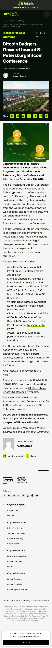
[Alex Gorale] (8, 444)
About (6, 600)
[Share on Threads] (17, 116)
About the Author (25, 441)
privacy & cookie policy (28, 636)
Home (5, 21)
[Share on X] (12, 116)
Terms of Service (41, 600)
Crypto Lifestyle (14, 561)
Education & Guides (16, 556)
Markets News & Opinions (14, 34)
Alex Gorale (20, 76)
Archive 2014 (16, 21)
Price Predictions (15, 528)
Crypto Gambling (15, 584)
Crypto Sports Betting (17, 589)
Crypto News (13, 510)
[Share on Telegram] (35, 116)
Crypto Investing (15, 538)
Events (10, 566)
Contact (16, 600)
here (5, 374)
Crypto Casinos (14, 579)
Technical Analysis (16, 533)
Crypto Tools (13, 543)
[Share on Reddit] (23, 116)
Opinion (10, 515)
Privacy (26, 600)
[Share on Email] (40, 116)
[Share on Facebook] (29, 116)
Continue (26, 642)
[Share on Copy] (46, 116)
